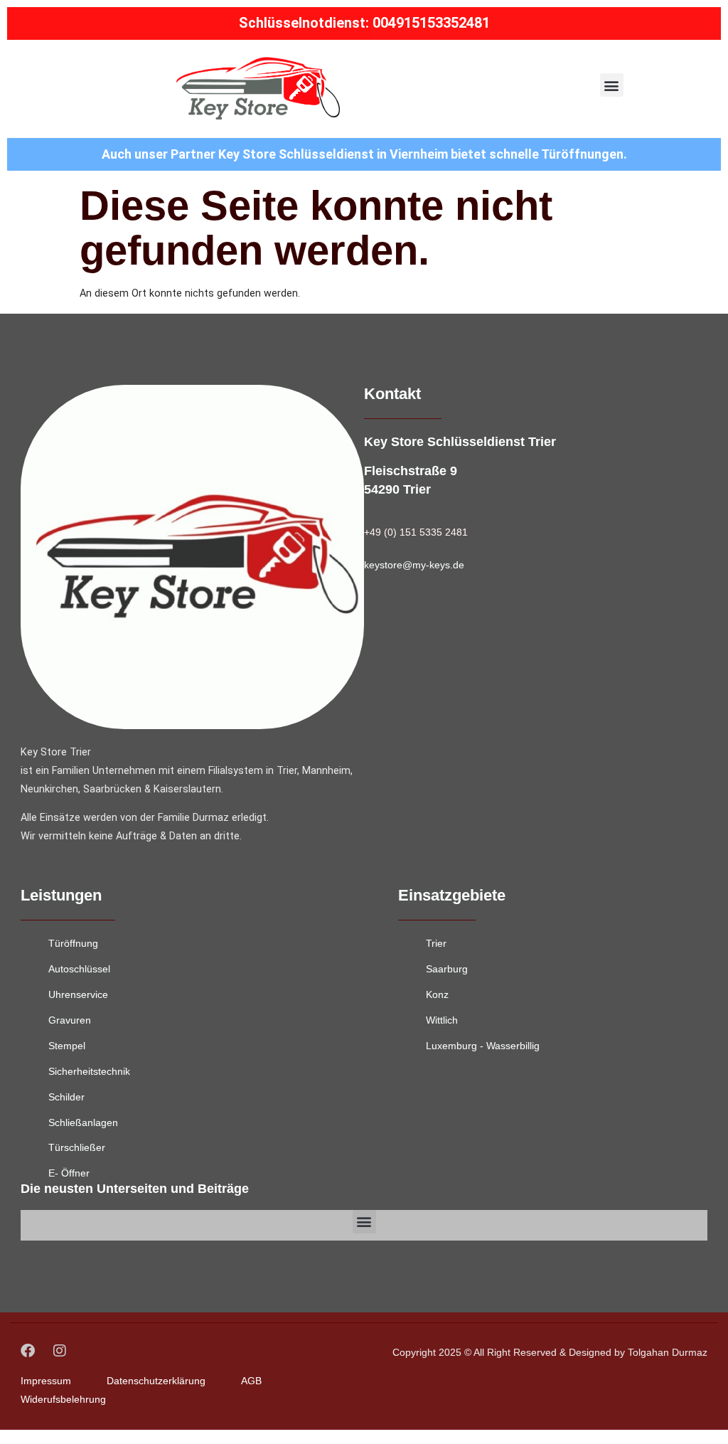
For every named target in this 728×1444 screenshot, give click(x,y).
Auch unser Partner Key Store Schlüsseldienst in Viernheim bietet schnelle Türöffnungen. (364, 154)
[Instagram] (60, 1351)
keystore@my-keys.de (414, 564)
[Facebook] (28, 1351)
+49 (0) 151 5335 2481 (416, 532)
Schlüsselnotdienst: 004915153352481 (364, 22)
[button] (611, 85)
